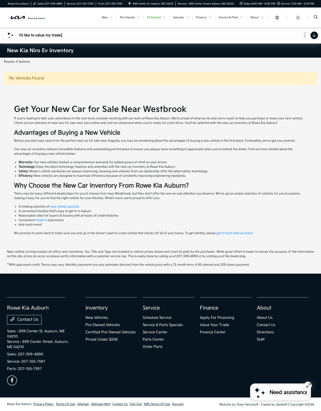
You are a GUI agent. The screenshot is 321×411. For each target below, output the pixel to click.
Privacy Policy (44, 404)
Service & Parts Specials (163, 325)
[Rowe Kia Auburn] (29, 17)
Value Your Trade (214, 325)
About (264, 308)
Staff (261, 339)
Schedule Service (157, 318)
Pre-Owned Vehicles (103, 325)
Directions (265, 332)
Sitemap (83, 404)
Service (151, 308)
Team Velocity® (247, 404)
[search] (316, 18)
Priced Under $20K (102, 339)
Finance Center (213, 332)
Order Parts (153, 347)
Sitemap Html (100, 404)
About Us (265, 318)
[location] (130, 3)
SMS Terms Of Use (157, 404)
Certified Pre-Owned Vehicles (111, 332)
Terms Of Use (65, 404)
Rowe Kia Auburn (19, 404)
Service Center (155, 332)
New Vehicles (97, 318)
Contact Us (27, 319)
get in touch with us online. (235, 233)
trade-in (41, 220)
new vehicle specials (64, 207)
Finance (209, 308)
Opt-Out (136, 404)
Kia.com (178, 404)
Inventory (97, 308)
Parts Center (153, 339)
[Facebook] (12, 380)
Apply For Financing (217, 318)
